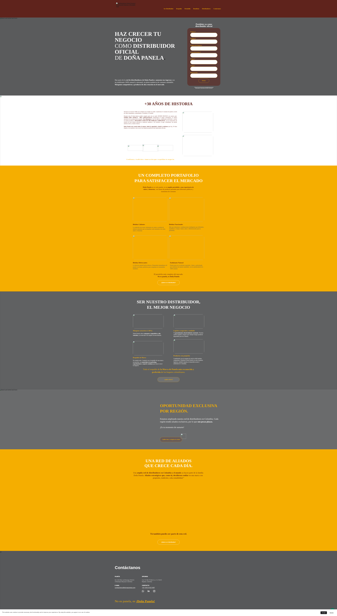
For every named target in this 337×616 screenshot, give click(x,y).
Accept (324, 612)
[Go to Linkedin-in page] (149, 591)
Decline (331, 612)
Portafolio (187, 8)
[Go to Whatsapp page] (143, 591)
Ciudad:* (192, 65)
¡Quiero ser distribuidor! (168, 282)
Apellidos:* (193, 38)
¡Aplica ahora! (168, 379)
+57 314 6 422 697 (148, 587)
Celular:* (192, 59)
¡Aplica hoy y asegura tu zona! (171, 439)
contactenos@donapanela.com (125, 587)
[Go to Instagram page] (154, 591)
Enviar (204, 80)
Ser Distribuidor (168, 8)
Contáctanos (217, 8)
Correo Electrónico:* (195, 52)
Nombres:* (193, 31)
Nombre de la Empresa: (196, 45)
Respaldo (179, 8)
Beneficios (196, 8)
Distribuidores (206, 8)
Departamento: (194, 72)
